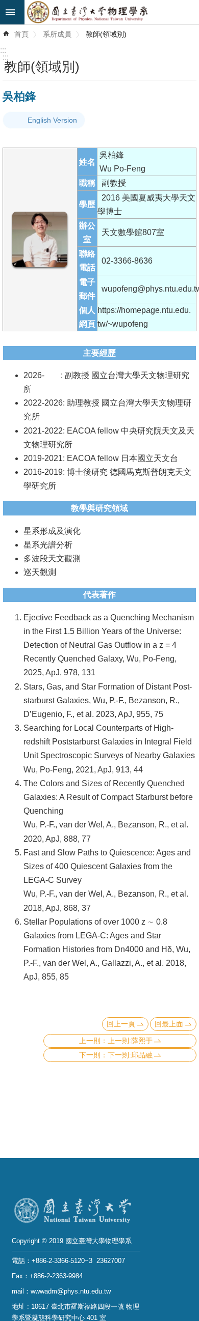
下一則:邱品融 (130, 1055)
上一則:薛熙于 (130, 1041)
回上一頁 (121, 1024)
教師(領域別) (106, 34)
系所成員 (57, 34)
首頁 (21, 34)
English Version (52, 120)
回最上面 (169, 1024)
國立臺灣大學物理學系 (111, 12)
